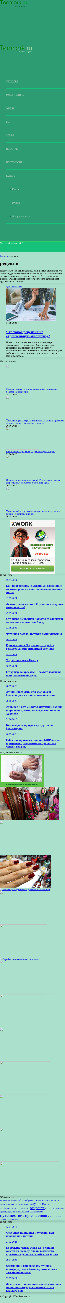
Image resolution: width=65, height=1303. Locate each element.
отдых (20, 1208)
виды (2, 1200)
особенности (8, 1208)
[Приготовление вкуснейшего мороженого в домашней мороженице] (22, 1026)
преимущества (7, 1211)
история (11, 1204)
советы (10, 1219)
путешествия (36, 1215)
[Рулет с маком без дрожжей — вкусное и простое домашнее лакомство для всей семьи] (29, 1161)
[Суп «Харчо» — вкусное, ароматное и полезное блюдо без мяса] (25, 1194)
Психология (14, 162)
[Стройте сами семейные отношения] (19, 959)
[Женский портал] (14, 6)
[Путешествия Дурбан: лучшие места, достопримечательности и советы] (29, 1060)
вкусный (14, 1200)
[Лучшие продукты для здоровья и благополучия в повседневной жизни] (22, 386)
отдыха (26, 1208)
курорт (20, 1204)
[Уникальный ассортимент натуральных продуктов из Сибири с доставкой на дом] (22, 508)
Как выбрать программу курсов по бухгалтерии (30, 451)
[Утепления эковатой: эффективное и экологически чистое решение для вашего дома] (22, 853)
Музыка (16, 202)
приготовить (22, 1211)
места (47, 1204)
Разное (10, 176)
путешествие (12, 1215)
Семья (10, 135)
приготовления (36, 1211)
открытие (50, 1208)
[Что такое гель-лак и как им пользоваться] (25, 886)
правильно (59, 1208)
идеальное (4, 1204)
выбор (20, 1200)
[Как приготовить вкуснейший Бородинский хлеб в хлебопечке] (25, 923)
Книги (15, 189)
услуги (17, 1219)
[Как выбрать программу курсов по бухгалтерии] (22, 449)
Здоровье (12, 81)
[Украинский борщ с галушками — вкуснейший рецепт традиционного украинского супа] (25, 1093)
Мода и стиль (15, 95)
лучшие (38, 1204)
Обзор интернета (21, 216)
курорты (28, 1204)
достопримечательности (46, 1200)
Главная (4, 256)
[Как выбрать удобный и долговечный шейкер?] (25, 889)
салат (58, 1216)
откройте (37, 1208)
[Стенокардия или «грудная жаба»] (22, 786)
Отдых (10, 108)
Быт (8, 122)
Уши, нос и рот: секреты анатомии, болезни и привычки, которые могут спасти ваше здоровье (35, 421)
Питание (12, 149)
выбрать (28, 1200)
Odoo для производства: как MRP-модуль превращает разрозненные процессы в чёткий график (33, 481)
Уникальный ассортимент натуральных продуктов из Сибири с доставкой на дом (33, 512)
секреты (3, 1219)
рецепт (51, 1215)
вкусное (7, 1200)
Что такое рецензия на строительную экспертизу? (28, 334)
